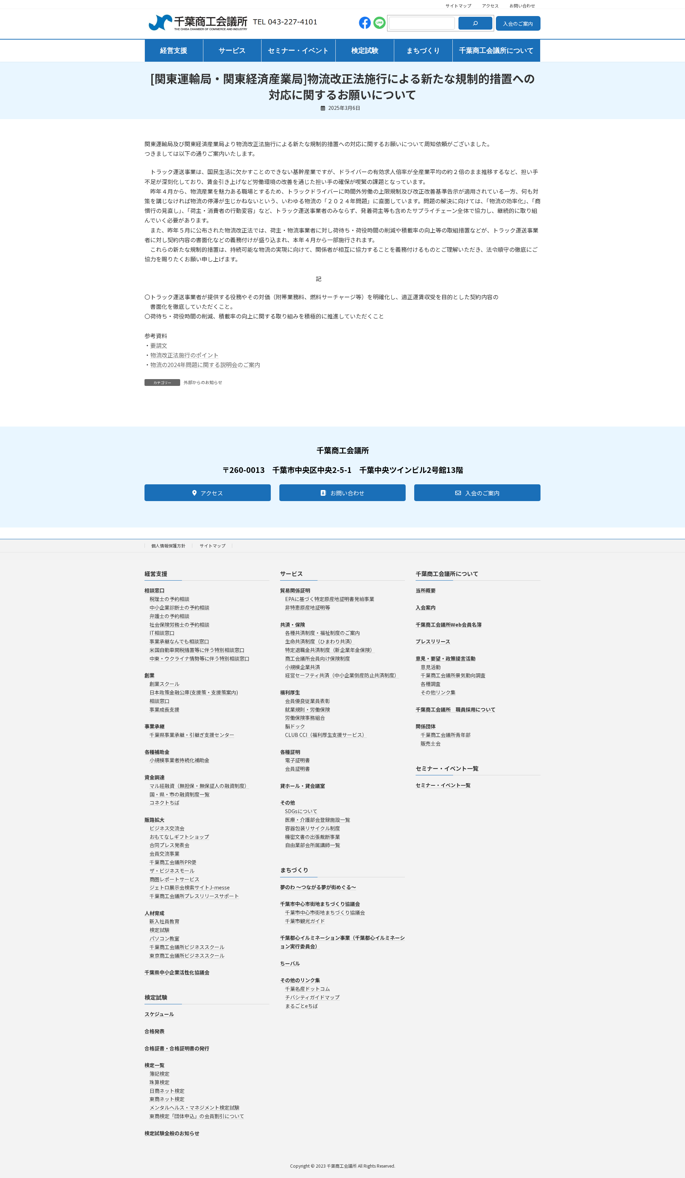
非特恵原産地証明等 (307, 607)
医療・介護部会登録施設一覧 (317, 819)
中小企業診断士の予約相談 (179, 607)
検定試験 (159, 929)
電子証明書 (297, 760)
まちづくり (294, 870)
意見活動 (431, 666)
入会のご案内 (518, 23)
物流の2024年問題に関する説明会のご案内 (205, 364)
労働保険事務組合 (305, 717)
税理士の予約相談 (169, 598)
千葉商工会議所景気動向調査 (453, 675)
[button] (207, 492)
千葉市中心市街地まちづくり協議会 (325, 912)
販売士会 (431, 742)
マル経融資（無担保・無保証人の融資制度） (199, 785)
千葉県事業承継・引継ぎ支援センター (191, 734)
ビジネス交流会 (166, 827)
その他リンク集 (438, 692)
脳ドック (295, 726)
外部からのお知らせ (203, 382)
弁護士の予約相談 (169, 615)
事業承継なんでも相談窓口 (179, 641)
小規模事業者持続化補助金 (179, 760)
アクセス (490, 6)
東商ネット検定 (166, 1098)
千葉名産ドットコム (307, 988)
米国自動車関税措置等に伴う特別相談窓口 (196, 649)
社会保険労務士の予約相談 (179, 624)
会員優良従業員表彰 (307, 700)
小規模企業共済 (302, 666)
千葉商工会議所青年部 (446, 734)
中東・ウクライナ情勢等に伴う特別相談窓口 (199, 658)
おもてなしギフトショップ (179, 836)
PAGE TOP (664, 1136)
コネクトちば (164, 802)
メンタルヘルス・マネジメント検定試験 (194, 1107)
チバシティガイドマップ (312, 997)
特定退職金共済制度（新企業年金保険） (330, 649)
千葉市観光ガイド (305, 920)
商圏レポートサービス (174, 878)
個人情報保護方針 (168, 545)
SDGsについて (301, 811)
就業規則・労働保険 (307, 709)
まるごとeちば (301, 1005)
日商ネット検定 (166, 1090)
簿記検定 (159, 1073)
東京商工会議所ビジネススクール (186, 955)
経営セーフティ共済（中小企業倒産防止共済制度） (342, 675)
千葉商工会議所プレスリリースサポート (194, 895)
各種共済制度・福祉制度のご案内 (322, 632)
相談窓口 (159, 700)
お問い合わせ (522, 6)
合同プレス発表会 (169, 844)
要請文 (158, 345)
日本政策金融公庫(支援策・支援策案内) (193, 692)
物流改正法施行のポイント (184, 355)
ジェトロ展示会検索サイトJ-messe (189, 887)
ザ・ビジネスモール (171, 870)
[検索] (475, 23)
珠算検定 (159, 1081)
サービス (291, 573)
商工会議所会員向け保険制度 (317, 658)
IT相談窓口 (161, 632)
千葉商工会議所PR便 (172, 862)
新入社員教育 (164, 921)
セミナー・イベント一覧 (447, 768)
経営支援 (155, 573)
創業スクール (164, 683)
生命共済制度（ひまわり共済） (320, 641)
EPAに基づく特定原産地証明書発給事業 (329, 598)
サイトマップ (458, 6)
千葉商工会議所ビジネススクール (186, 946)
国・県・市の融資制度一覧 (179, 793)
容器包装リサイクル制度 (312, 827)
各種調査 (431, 683)
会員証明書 (297, 768)
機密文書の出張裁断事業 (312, 836)
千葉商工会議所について (447, 573)
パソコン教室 (164, 938)
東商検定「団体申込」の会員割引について (196, 1116)
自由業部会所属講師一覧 (312, 844)
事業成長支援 (164, 709)
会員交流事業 (164, 853)
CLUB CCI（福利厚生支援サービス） (326, 734)
